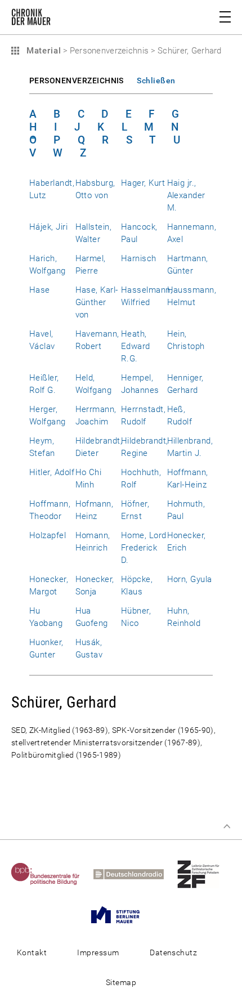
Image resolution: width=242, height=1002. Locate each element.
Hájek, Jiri (48, 227)
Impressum (98, 952)
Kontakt (32, 952)
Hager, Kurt (143, 183)
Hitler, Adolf (51, 472)
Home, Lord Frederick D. (144, 547)
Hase (39, 290)
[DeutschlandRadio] (134, 873)
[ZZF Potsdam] (204, 873)
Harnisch (138, 258)
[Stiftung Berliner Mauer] (121, 914)
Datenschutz (173, 952)
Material (42, 51)
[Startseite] (31, 19)
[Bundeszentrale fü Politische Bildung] (51, 873)
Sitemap (121, 982)
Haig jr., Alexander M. (186, 195)
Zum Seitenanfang (227, 826)
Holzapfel (47, 535)
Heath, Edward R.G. (135, 346)
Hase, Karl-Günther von (96, 302)
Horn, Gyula (189, 579)
